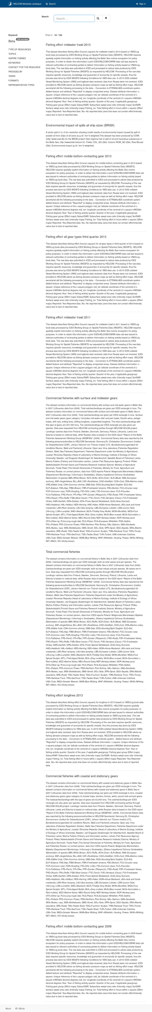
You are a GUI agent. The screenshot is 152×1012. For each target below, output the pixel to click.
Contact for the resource (24, 67)
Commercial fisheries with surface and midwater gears (81, 398)
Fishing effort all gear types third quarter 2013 (76, 236)
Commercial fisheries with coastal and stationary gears (82, 776)
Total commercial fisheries (63, 551)
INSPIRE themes (17, 58)
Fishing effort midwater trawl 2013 (68, 44)
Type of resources (19, 49)
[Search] (98, 18)
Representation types (21, 84)
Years (11, 76)
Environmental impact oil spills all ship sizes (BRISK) (80, 125)
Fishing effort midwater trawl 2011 (68, 317)
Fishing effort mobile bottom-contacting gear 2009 (78, 926)
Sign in (142, 3)
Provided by (15, 71)
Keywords (14, 62)
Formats (13, 80)
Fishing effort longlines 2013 (64, 695)
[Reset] (106, 18)
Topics (12, 53)
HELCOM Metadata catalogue (27, 3)
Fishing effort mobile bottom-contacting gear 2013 (78, 156)
